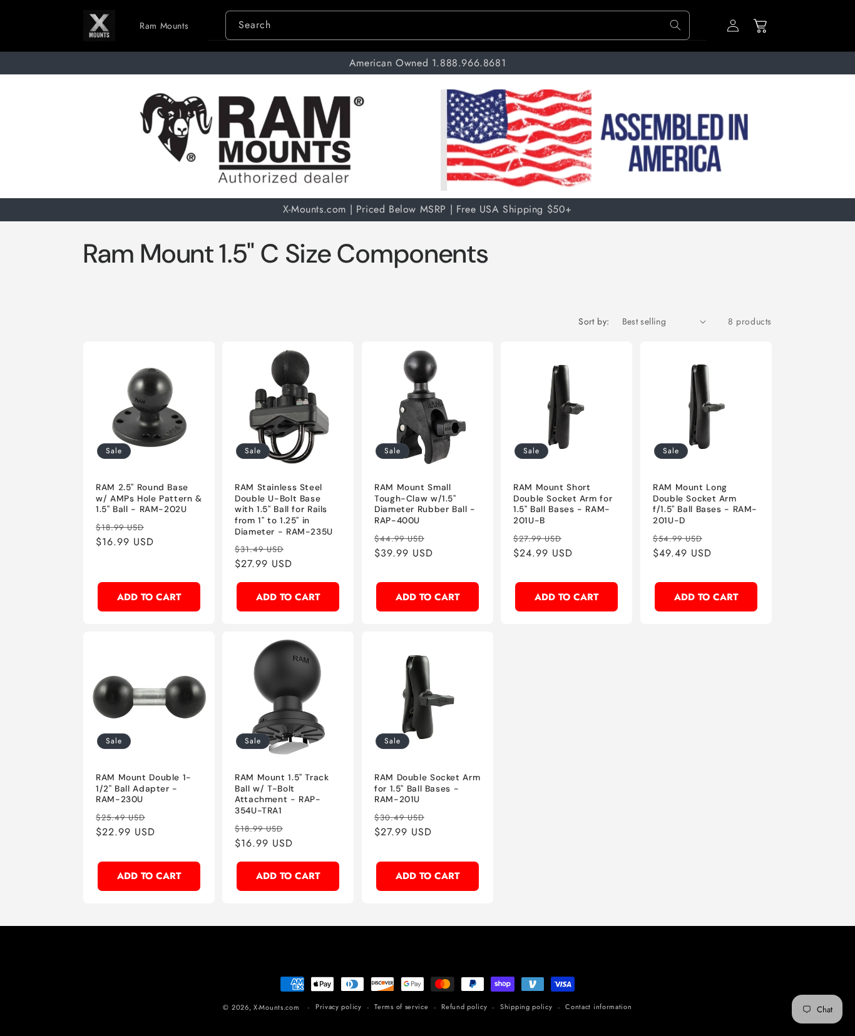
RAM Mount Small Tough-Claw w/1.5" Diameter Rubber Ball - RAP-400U (425, 504)
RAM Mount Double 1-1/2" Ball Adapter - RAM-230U (144, 788)
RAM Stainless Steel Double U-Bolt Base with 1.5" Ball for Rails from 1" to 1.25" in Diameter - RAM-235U (284, 509)
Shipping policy (526, 1007)
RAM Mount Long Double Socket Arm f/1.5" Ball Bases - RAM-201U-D (705, 504)
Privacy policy (338, 1007)
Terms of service (401, 1007)
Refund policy (464, 1007)
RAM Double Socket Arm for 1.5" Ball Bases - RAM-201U (427, 788)
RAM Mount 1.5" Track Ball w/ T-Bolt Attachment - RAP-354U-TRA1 (282, 794)
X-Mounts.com (276, 1007)
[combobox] (457, 25)
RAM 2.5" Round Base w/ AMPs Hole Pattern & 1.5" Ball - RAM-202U (149, 498)
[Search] (675, 25)
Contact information (598, 1007)
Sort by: (593, 321)
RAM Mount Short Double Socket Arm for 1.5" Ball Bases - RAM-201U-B (562, 504)
